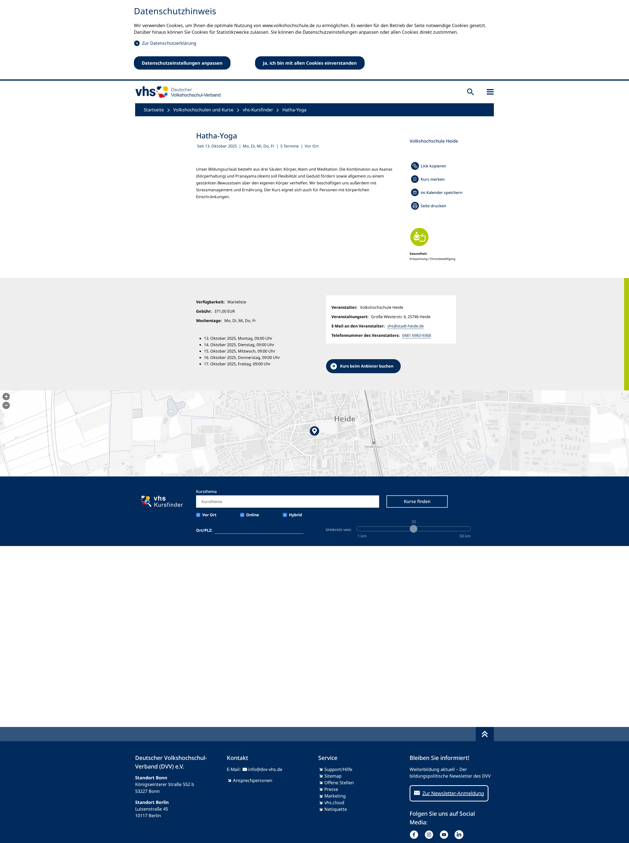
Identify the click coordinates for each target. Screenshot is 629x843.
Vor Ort (209, 515)
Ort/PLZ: (204, 530)
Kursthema (206, 491)
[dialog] (314, 40)
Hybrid (295, 515)
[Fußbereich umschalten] (485, 734)
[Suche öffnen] (470, 92)
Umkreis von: (339, 529)
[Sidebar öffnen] (490, 92)
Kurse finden (417, 501)
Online (252, 515)
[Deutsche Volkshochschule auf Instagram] (430, 834)
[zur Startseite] (176, 92)
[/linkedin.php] (460, 834)
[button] (314, 433)
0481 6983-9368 (416, 335)
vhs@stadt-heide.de (405, 326)
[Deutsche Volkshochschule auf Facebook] (415, 834)
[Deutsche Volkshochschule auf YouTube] (445, 834)
